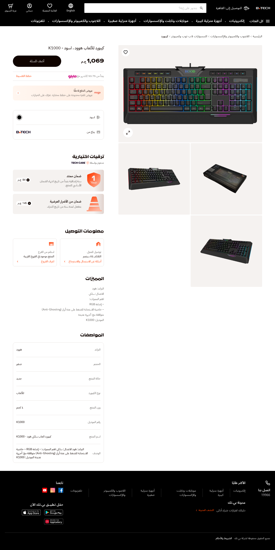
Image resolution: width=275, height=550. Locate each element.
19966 (265, 495)
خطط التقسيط (24, 76)
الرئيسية (257, 36)
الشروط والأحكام (224, 538)
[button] (58, 93)
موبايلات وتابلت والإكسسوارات (166, 21)
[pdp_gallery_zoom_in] (190, 94)
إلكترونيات (236, 21)
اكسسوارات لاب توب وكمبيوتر (189, 36)
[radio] (19, 117)
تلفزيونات (38, 21)
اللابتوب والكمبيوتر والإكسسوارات (76, 21)
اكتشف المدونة (206, 510)
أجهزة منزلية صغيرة (122, 21)
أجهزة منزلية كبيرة (209, 21)
